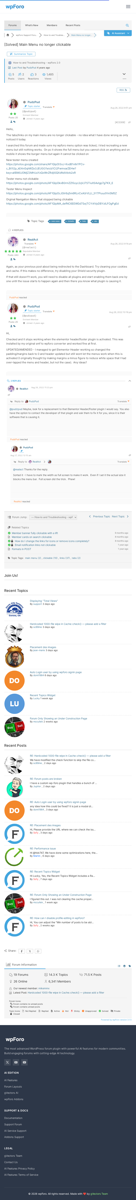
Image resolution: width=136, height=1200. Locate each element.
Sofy (35, 832)
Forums (12, 25)
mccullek (38, 721)
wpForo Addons (13, 1099)
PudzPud (31, 67)
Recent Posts (73, 25)
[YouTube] (16, 1062)
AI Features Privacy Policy (19, 1168)
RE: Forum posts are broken (46, 778)
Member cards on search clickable (32, 536)
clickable (71, 221)
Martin (36, 855)
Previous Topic (101, 516)
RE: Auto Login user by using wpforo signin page (58, 801)
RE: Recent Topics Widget (45, 871)
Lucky (36, 698)
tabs (95, 221)
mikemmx (44, 988)
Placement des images (43, 647)
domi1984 (38, 675)
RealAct (33, 239)
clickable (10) (50, 558)
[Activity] (14, 121)
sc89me (37, 627)
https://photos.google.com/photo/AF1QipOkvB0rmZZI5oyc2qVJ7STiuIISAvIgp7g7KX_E (59, 183)
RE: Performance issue (43, 848)
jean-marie (39, 650)
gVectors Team (13, 1155)
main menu (56, 221)
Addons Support (14, 1136)
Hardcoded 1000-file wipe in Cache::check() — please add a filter (68, 623)
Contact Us (11, 1162)
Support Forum (13, 1124)
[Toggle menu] (128, 6)
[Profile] (11, 121)
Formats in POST (21, 549)
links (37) (65, 558)
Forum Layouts (13, 1086)
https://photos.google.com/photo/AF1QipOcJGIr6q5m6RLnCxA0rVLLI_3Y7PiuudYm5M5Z (61, 193)
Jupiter (37, 786)
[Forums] (7, 35)
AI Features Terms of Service (21, 1174)
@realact (18, 469)
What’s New (31, 25)
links (84, 221)
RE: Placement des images (45, 825)
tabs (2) (76, 558)
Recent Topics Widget (42, 695)
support (37, 603)
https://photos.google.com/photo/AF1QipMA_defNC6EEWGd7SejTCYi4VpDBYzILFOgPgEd (62, 203)
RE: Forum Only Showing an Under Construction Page (61, 894)
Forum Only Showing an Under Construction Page (58, 718)
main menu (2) (33, 558)
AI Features (11, 1080)
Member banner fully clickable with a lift (35, 533)
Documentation (13, 1117)
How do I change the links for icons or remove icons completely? (52, 541)
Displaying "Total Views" (44, 600)
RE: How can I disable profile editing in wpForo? (57, 918)
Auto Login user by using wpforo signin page (56, 672)
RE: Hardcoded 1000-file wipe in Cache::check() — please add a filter (70, 755)
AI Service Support (15, 1130)
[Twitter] (7, 1062)
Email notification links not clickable (35, 544)
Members (52, 25)
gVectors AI (11, 1092)
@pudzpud (16, 409)
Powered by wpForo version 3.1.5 (116, 1020)
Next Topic (119, 516)
